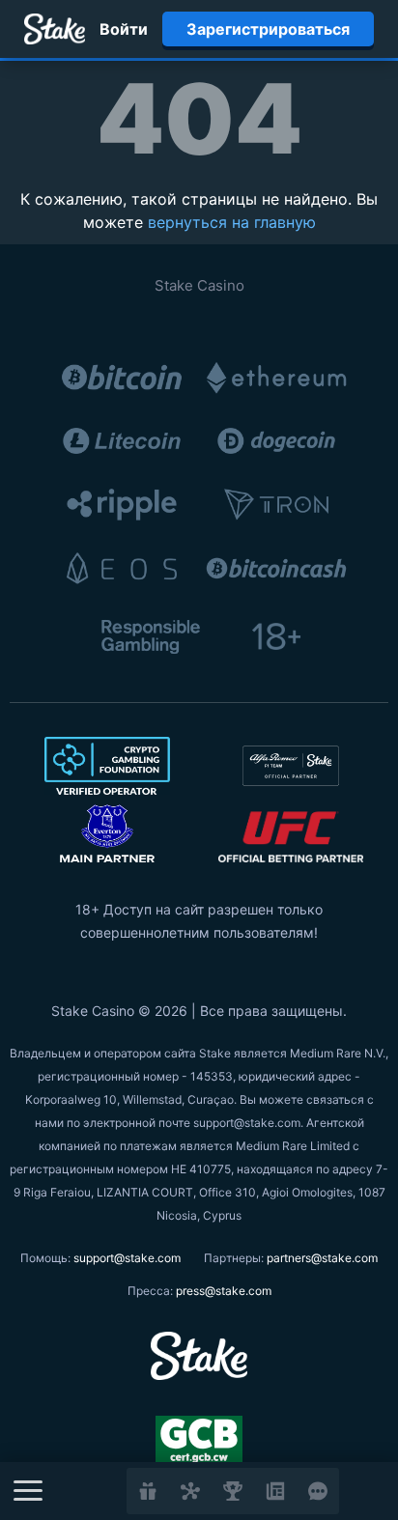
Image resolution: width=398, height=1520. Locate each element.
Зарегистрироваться (268, 29)
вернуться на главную (232, 222)
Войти (124, 29)
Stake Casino (199, 285)
